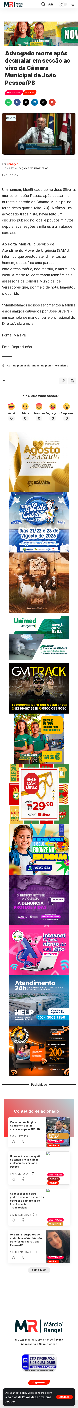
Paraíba (53, 1178)
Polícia (29, 92)
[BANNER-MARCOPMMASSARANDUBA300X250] (39, 849)
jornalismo (61, 365)
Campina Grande (54, 1136)
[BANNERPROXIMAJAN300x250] (39, 950)
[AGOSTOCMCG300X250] (39, 899)
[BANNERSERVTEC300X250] (39, 1050)
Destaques (13, 92)
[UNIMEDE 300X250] (39, 638)
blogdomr (46, 365)
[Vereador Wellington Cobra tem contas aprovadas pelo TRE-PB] (58, 1132)
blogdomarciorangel (25, 365)
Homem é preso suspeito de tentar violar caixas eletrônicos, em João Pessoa (25, 1161)
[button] (64, 1397)
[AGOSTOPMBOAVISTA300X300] (39, 461)
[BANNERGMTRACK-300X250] (39, 688)
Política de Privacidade (23, 1397)
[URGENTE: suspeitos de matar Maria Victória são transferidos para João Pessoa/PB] (58, 1246)
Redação (12, 164)
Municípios (55, 1224)
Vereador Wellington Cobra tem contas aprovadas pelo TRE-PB (25, 1126)
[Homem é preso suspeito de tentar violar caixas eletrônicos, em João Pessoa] (58, 1168)
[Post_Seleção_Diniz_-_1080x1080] (39, 794)
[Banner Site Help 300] (39, 1000)
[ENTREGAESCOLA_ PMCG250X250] (39, 738)
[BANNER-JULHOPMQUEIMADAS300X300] (39, 582)
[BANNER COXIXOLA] (39, 522)
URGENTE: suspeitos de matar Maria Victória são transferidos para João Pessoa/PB (26, 1240)
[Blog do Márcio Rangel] (14, 4)
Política (54, 1145)
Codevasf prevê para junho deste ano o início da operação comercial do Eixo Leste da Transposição (27, 1200)
